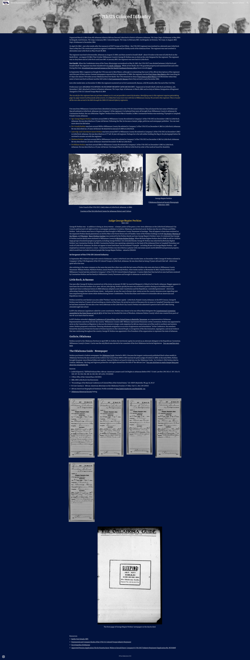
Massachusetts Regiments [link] (218, 3)
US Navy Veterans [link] (197, 3)
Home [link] (160, 3)
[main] (125, 17)
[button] (247, 2)
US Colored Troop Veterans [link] (176, 3)
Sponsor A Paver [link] (238, 3)
